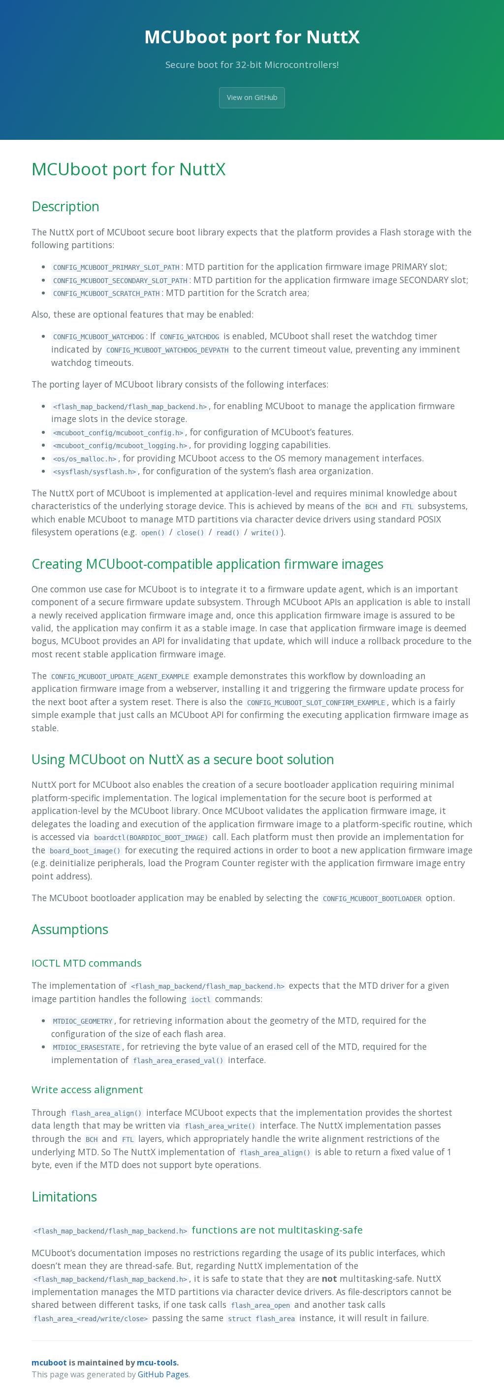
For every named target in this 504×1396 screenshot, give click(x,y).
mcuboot (49, 1362)
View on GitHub (252, 97)
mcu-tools (157, 1362)
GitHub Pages (163, 1374)
